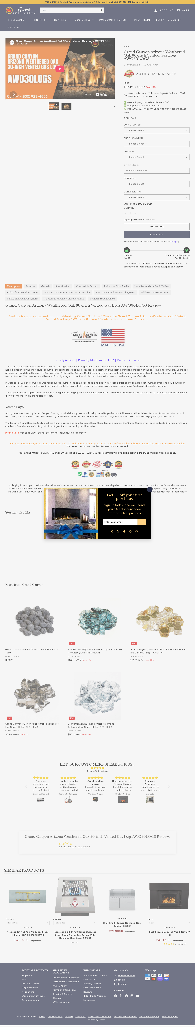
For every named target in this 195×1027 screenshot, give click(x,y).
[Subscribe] (142, 522)
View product (27, 899)
